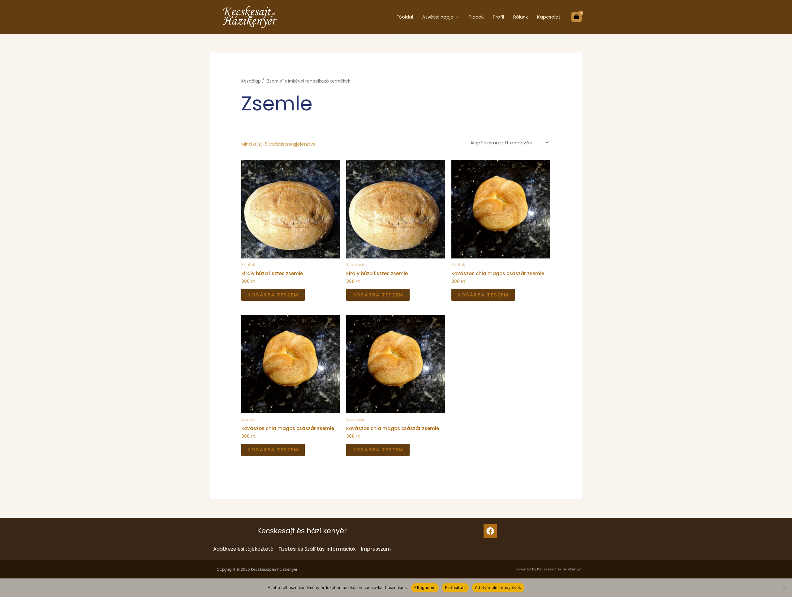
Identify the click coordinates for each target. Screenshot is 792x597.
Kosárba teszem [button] (273, 295)
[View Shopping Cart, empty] (576, 17)
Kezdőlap (251, 81)
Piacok (476, 17)
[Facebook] (490, 531)
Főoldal (405, 17)
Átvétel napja (438, 17)
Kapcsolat (549, 17)
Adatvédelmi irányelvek (498, 587)
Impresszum (376, 548)
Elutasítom (455, 587)
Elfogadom (424, 587)
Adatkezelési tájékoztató (243, 548)
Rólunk (520, 17)
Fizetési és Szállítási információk (317, 548)
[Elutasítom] (784, 588)
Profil (498, 17)
